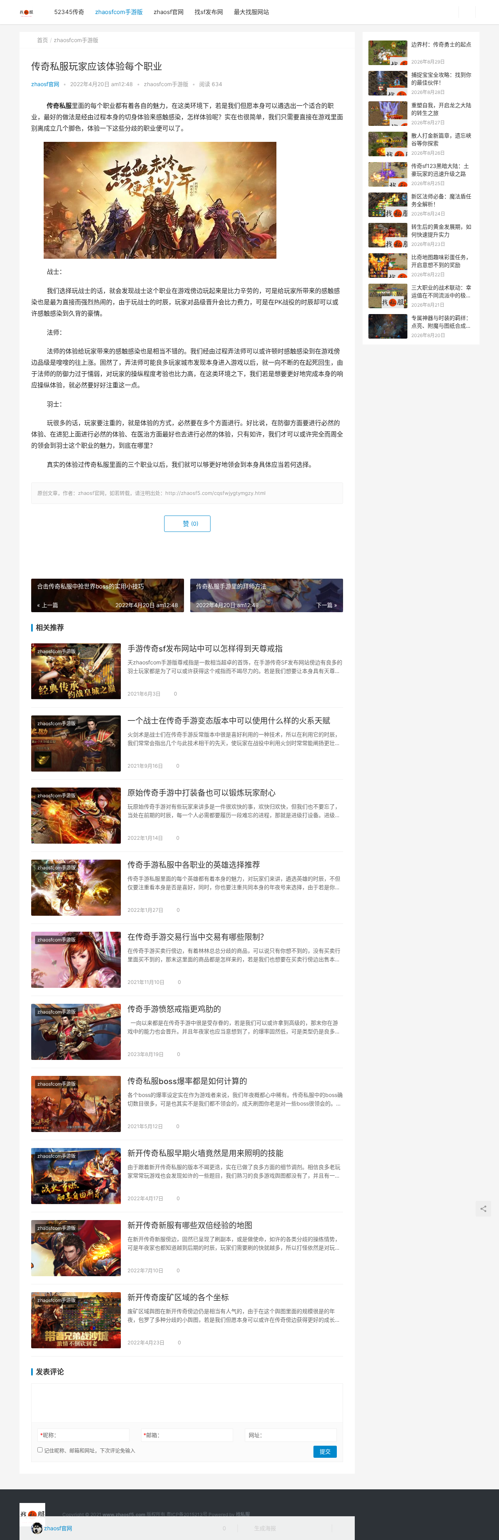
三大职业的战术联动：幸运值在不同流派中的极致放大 (441, 295)
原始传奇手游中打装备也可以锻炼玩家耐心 (201, 793)
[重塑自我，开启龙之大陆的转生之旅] (387, 105)
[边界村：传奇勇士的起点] (387, 44)
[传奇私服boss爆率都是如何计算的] (76, 1104)
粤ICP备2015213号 (186, 1514)
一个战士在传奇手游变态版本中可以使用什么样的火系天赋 (228, 721)
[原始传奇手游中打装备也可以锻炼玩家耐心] (76, 816)
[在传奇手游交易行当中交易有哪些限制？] (76, 960)
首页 (42, 40)
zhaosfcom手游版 (119, 12)
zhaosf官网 (169, 12)
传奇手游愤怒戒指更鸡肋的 (174, 1009)
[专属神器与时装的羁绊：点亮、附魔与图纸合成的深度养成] (387, 318)
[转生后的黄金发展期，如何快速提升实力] (387, 227)
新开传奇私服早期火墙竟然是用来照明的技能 (205, 1153)
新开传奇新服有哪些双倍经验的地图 (189, 1225)
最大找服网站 (251, 12)
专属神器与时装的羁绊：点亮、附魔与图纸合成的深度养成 (441, 325)
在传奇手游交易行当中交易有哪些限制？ (197, 937)
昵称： (49, 1435)
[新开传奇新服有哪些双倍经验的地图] (76, 1248)
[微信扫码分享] (288, 1528)
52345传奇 (69, 12)
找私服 (243, 1514)
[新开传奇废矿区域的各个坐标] (76, 1320)
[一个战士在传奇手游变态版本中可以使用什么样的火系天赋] (76, 743)
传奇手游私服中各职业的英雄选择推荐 (193, 865)
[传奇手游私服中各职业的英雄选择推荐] (76, 888)
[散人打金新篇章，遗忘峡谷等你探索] (387, 135)
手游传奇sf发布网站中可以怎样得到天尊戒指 (205, 648)
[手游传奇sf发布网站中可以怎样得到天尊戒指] (76, 671)
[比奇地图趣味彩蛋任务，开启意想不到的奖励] (387, 257)
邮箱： (153, 1435)
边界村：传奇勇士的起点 (441, 44)
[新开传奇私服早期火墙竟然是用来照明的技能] (76, 1176)
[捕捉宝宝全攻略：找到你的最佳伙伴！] (387, 75)
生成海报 (264, 1528)
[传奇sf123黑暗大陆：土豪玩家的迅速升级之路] (387, 166)
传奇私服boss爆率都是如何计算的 (187, 1081)
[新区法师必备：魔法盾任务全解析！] (387, 196)
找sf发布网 (209, 12)
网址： (257, 1435)
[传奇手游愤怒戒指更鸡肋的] (76, 1032)
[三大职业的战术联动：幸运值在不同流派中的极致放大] (387, 287)
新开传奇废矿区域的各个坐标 (178, 1297)
